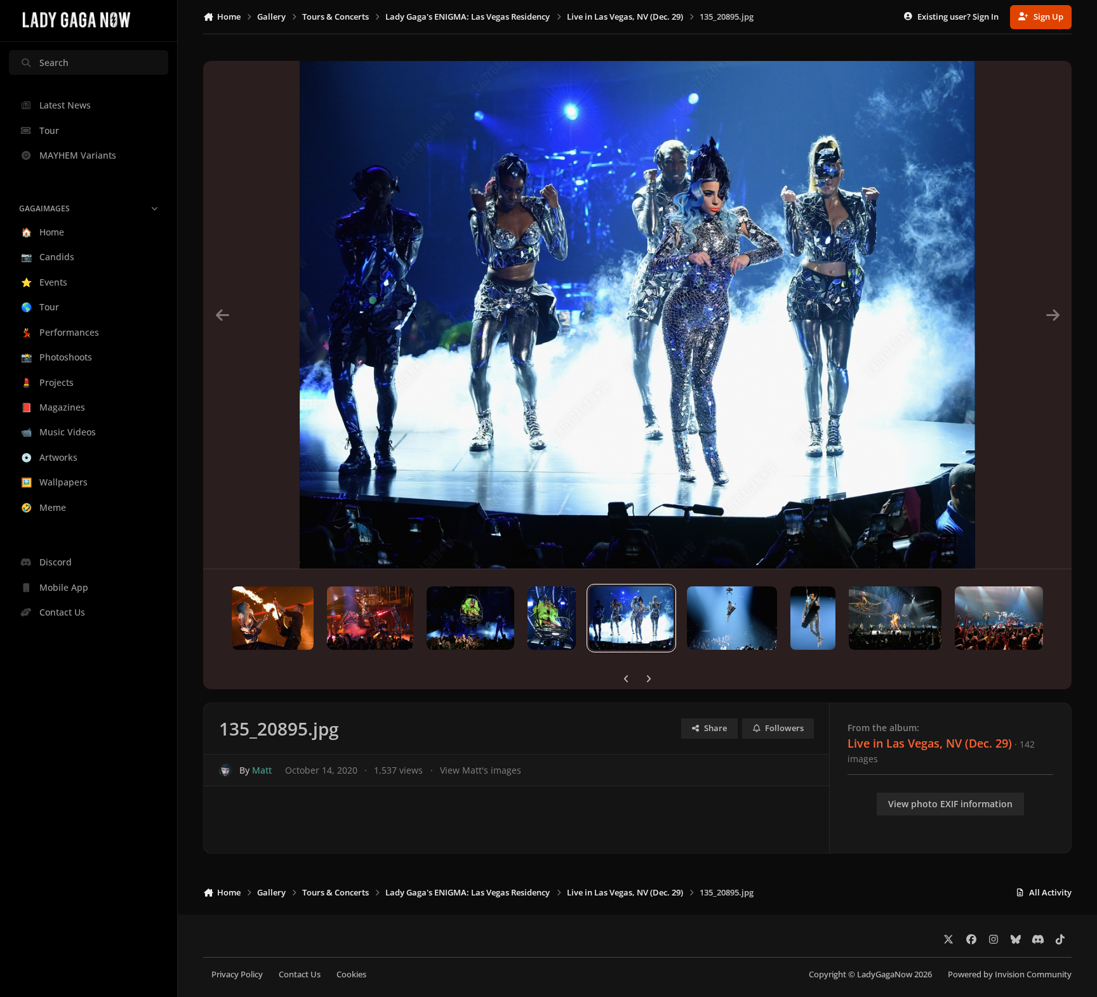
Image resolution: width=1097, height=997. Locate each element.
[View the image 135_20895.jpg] (631, 618)
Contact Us (300, 974)
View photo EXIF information (950, 804)
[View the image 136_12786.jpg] (552, 618)
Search (54, 62)
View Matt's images (480, 770)
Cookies (351, 974)
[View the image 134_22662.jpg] (732, 618)
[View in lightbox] (637, 315)
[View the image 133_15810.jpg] (813, 618)
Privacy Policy (237, 974)
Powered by (1010, 974)
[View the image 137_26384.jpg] (470, 618)
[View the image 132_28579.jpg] (895, 618)
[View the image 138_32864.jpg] (370, 618)
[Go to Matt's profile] (225, 770)
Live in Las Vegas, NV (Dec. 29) (930, 743)
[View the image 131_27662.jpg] (998, 618)
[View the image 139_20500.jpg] (273, 618)
